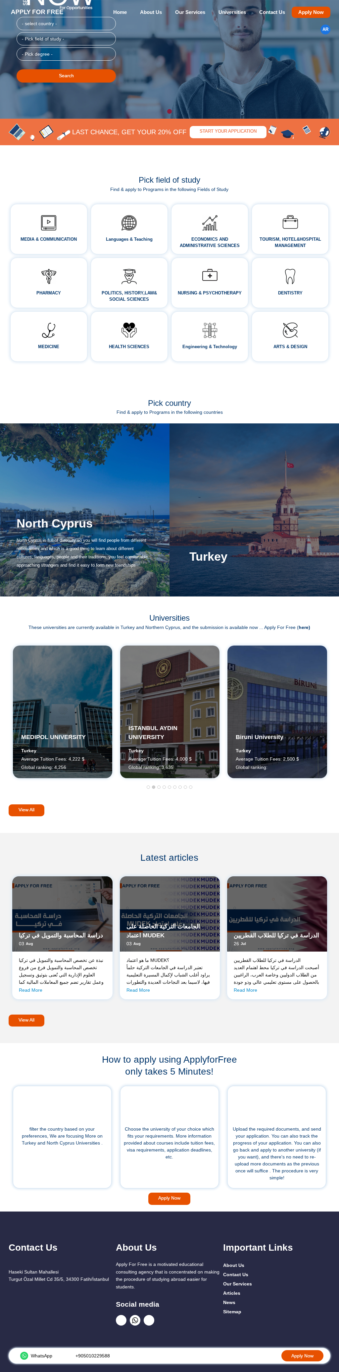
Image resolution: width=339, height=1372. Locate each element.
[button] (148, 787)
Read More (30, 990)
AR (325, 29)
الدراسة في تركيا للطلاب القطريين (276, 935)
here (304, 627)
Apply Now (311, 12)
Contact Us (272, 12)
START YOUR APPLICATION (228, 131)
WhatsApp (41, 1355)
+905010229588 (92, 1355)
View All (26, 809)
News (229, 1302)
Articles (231, 1293)
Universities (232, 12)
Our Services (190, 12)
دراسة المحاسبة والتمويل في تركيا (61, 935)
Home (120, 12)
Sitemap (232, 1311)
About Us (151, 12)
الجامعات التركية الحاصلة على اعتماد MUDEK (163, 931)
